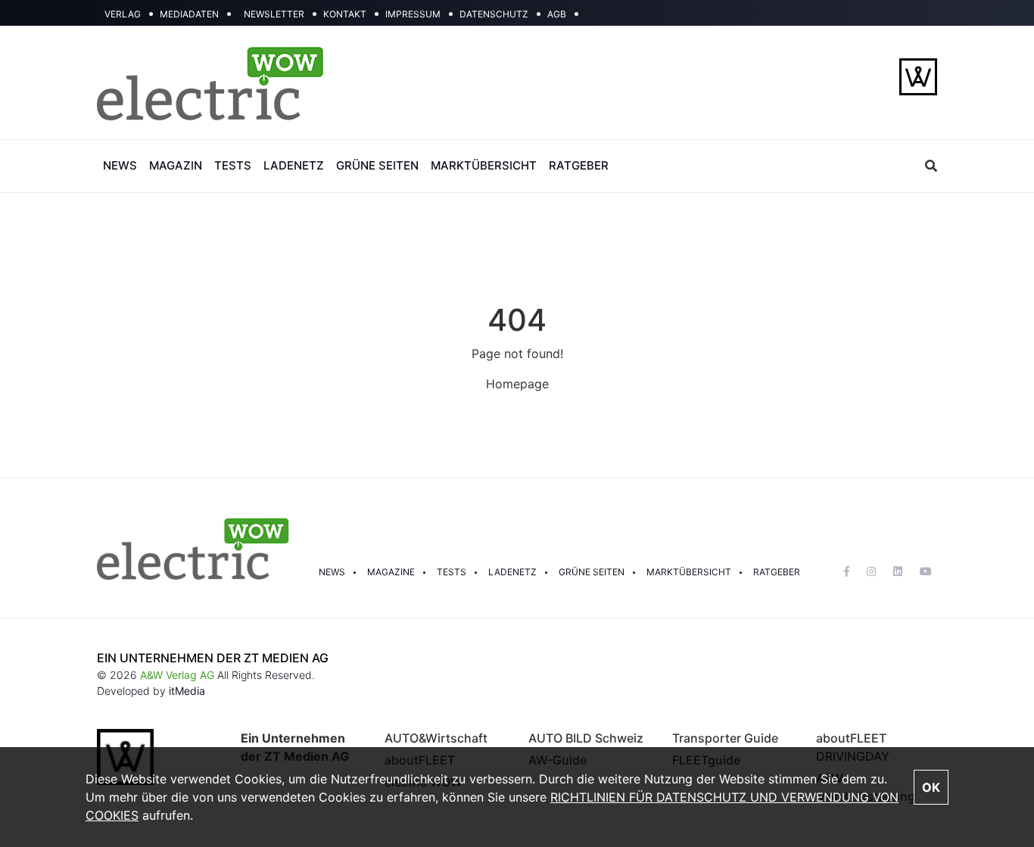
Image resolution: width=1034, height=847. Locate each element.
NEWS (120, 165)
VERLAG (122, 14)
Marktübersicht (688, 572)
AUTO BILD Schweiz (585, 738)
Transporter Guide (725, 738)
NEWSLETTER (274, 14)
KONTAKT (344, 14)
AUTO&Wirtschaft (436, 738)
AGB (556, 14)
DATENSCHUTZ (493, 14)
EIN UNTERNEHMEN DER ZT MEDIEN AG (213, 657)
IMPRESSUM (413, 14)
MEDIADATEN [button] (189, 14)
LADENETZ (293, 165)
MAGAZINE (391, 572)
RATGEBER (579, 165)
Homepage (517, 383)
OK (931, 787)
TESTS (232, 165)
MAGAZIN (175, 165)
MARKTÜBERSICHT (484, 165)
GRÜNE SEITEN (377, 165)
